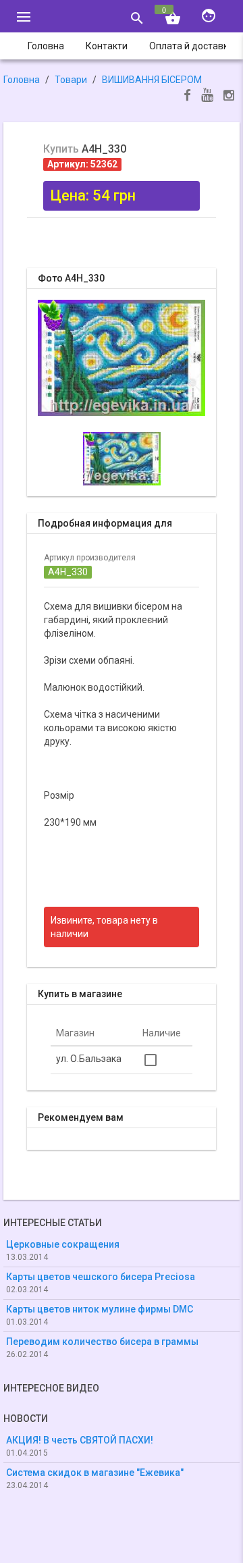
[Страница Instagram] (229, 97)
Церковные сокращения (62, 1244)
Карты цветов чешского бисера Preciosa (100, 1276)
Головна (21, 79)
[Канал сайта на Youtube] (207, 96)
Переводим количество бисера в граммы (102, 1341)
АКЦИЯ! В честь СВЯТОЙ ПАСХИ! (79, 1440)
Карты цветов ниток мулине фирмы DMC (99, 1309)
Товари (71, 79)
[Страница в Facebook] (187, 97)
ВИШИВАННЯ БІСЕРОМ (152, 79)
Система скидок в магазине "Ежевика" (95, 1472)
